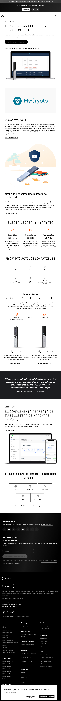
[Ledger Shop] (55, 15)
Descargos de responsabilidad (47, 666)
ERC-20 (44, 282)
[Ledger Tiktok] (32, 529)
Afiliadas (23, 682)
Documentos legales (45, 654)
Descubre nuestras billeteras (15, 42)
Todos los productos (7, 650)
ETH (15, 270)
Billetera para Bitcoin (7, 661)
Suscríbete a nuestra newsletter (14, 556)
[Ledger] (2, 15)
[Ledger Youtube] (23, 529)
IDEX (23, 499)
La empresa (43, 643)
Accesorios (5, 647)
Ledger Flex (5, 637)
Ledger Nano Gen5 (7, 632)
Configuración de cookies (30, 697)
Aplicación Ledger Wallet (8, 652)
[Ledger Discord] (37, 529)
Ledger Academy (44, 641)
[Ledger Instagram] (14, 529)
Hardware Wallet (6, 630)
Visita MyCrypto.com (11, 138)
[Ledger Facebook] (9, 529)
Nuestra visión (43, 638)
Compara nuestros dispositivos (10, 642)
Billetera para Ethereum (8, 663)
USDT (44, 270)
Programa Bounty (25, 675)
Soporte (23, 672)
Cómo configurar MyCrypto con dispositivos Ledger (21, 48)
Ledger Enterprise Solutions (28, 626)
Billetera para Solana (7, 666)
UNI (15, 282)
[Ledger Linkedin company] (27, 529)
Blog (41, 646)
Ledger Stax (5, 635)
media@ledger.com (47, 525)
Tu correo (7, 551)
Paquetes (4, 645)
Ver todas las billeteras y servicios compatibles (29, 506)
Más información (10, 213)
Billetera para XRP (6, 671)
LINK (30, 282)
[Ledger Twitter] (18, 529)
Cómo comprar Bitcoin (26, 661)
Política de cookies (44, 663)
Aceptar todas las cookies (47, 696)
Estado (22, 685)
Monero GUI (30, 489)
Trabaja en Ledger (44, 626)
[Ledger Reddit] (4, 529)
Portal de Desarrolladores (27, 644)
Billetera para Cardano (8, 668)
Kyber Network (45, 489)
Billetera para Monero (7, 673)
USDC (30, 270)
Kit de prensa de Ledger (27, 680)
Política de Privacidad (45, 661)
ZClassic (16, 489)
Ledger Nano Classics (7, 640)
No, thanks (35, 9)
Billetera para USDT (7, 676)
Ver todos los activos (7, 678)
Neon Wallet (37, 499)
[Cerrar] (54, 687)
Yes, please (26, 9)
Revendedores (24, 677)
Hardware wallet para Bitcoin (28, 663)
